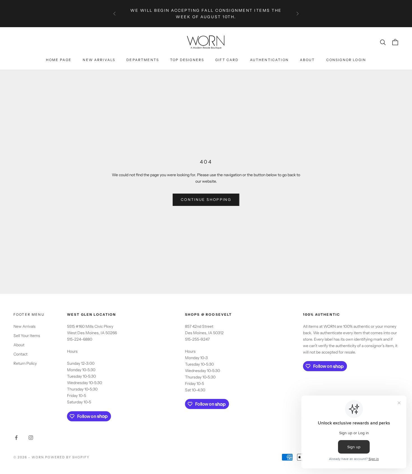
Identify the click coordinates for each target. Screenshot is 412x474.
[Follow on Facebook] (16, 437)
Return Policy (25, 363)
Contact (20, 354)
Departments (142, 60)
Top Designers (187, 60)
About (307, 60)
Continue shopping (206, 199)
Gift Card (227, 60)
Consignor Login (346, 60)
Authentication (269, 60)
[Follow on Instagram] (31, 437)
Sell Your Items (26, 335)
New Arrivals (99, 60)
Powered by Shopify (67, 457)
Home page (58, 60)
